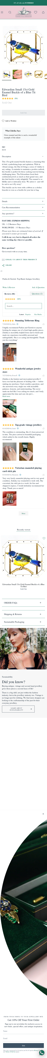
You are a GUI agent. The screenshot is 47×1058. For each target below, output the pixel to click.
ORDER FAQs (10, 602)
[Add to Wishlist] (44, 538)
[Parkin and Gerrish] (24, 12)
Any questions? (8, 213)
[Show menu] (2, 12)
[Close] (43, 814)
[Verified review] (17, 324)
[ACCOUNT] (29, 12)
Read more (6, 396)
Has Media (38, 314)
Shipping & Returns (13, 614)
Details (4, 201)
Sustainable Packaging (14, 621)
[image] (10, 352)
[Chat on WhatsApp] (41, 1052)
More (23, 513)
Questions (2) (37, 293)
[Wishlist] (35, 12)
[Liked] (43, 324)
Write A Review (9, 287)
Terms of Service (11, 1052)
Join (23, 1045)
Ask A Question (38, 287)
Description (6, 156)
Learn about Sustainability (16, 709)
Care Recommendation (11, 207)
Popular (28, 314)
